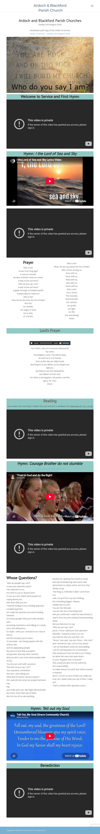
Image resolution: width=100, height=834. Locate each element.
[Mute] (60, 343)
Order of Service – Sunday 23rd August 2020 (50, 33)
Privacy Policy (40, 830)
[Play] (31, 343)
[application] (50, 343)
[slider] (66, 343)
